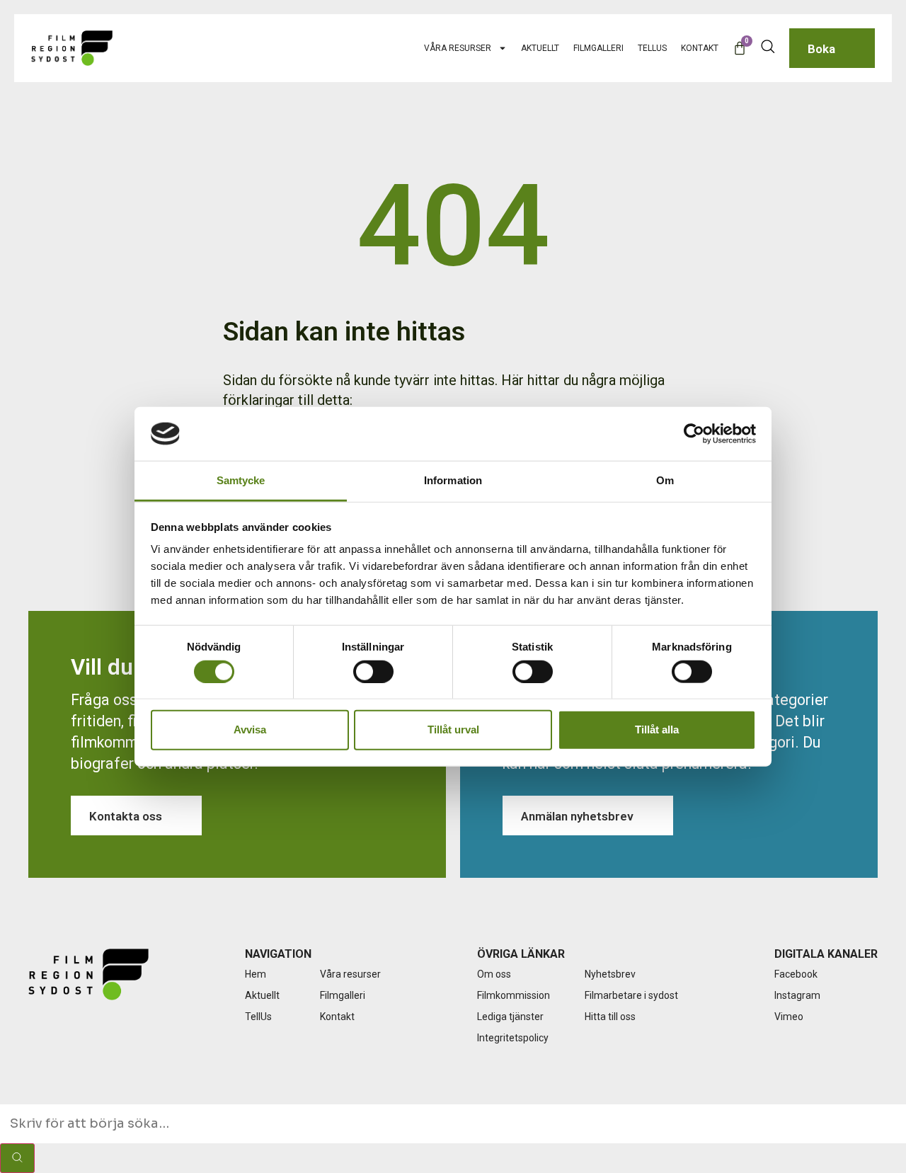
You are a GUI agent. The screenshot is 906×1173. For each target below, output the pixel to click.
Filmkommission (513, 995)
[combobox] (453, 1123)
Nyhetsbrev (610, 974)
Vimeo (788, 1016)
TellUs (652, 48)
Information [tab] (453, 480)
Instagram (797, 995)
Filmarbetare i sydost (631, 995)
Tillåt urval (453, 729)
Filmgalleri (598, 48)
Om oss (494, 974)
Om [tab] (665, 480)
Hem (255, 974)
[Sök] (17, 1158)
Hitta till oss (610, 1016)
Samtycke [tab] (241, 480)
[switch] (373, 671)
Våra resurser (457, 48)
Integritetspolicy (513, 1037)
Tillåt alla (657, 729)
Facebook (796, 974)
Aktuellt (540, 48)
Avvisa (250, 729)
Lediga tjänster (510, 1016)
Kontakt (699, 48)
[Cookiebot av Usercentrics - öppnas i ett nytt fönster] (694, 434)
